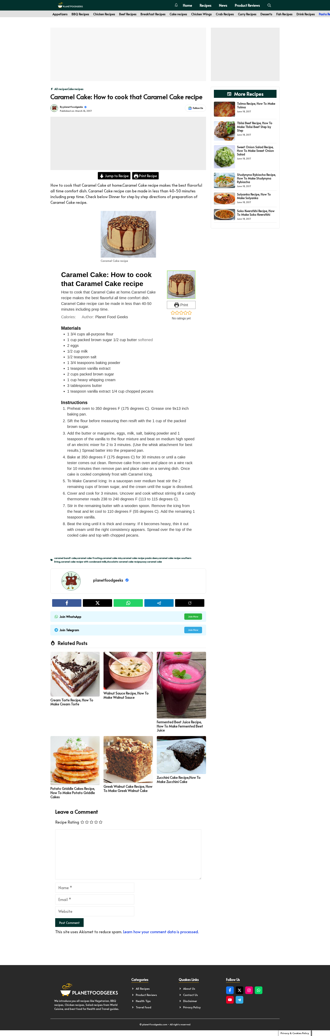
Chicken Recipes (104, 14)
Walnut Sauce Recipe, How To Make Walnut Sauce (126, 695)
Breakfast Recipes (153, 14)
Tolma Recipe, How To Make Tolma (256, 105)
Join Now (193, 616)
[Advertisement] (128, 54)
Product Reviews (247, 5)
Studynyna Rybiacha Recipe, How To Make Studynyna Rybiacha (256, 178)
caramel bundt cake (65, 558)
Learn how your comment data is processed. (161, 931)
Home (187, 5)
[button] (269, 5)
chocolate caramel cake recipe (124, 561)
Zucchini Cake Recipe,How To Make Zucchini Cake (179, 779)
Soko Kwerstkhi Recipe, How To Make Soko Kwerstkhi (255, 212)
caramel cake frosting (89, 558)
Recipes (205, 5)
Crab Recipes (225, 14)
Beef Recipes (127, 14)
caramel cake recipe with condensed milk (83, 561)
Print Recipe (147, 175)
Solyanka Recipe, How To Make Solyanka (254, 196)
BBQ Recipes (80, 14)
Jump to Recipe (116, 175)
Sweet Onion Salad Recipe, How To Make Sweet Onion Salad (255, 150)
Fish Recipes (284, 14)
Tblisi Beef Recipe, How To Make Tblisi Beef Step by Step (254, 126)
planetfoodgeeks (73, 107)
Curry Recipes (247, 14)
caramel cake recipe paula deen (140, 558)
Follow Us (198, 108)
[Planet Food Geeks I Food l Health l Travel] (70, 5)
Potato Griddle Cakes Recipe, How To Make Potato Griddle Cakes (72, 792)
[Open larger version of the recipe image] (181, 284)
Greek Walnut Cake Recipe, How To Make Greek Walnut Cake (128, 788)
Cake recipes (178, 14)
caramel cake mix (112, 558)
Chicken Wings (201, 14)
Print (183, 305)
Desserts (266, 14)
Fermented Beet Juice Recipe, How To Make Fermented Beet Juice (180, 725)
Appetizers (60, 14)
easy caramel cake (151, 561)
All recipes (61, 89)
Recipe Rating (67, 822)
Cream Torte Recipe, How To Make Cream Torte (71, 702)
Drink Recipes (306, 14)
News (223, 5)
